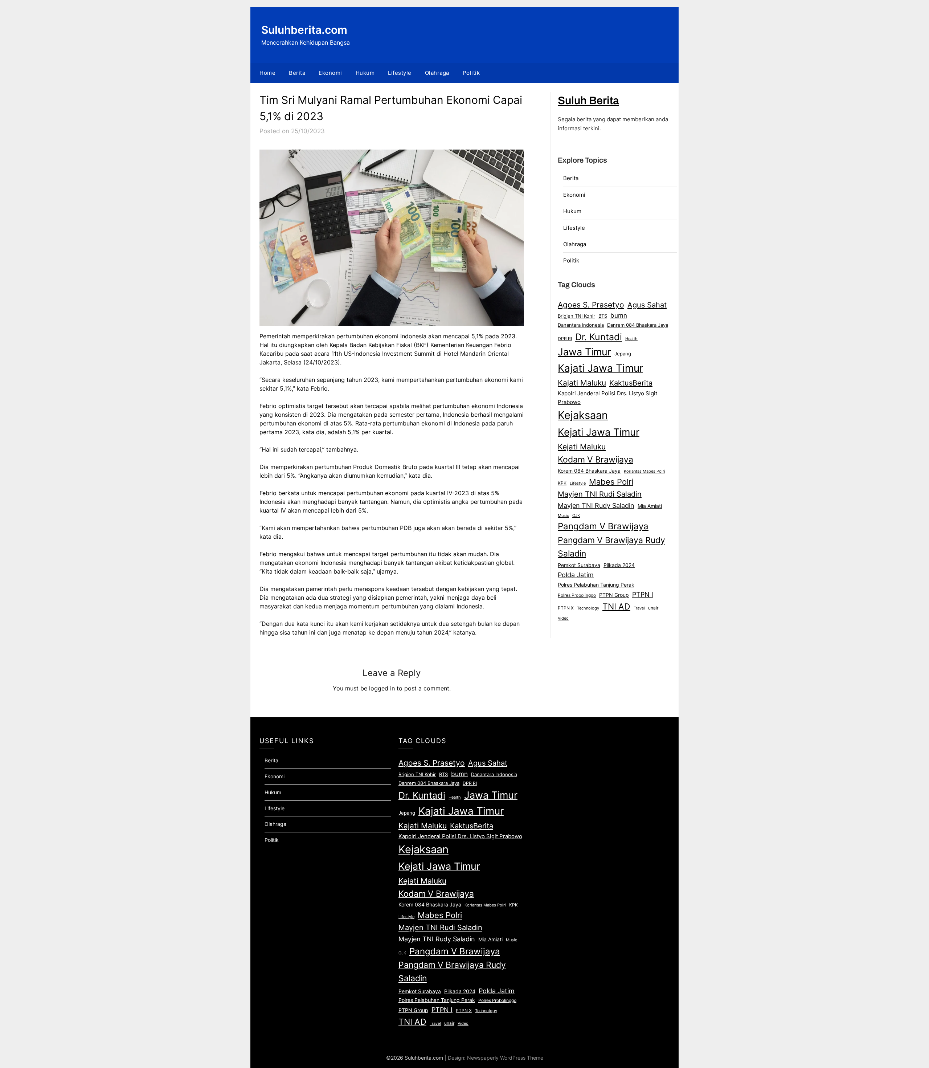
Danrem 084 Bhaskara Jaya (637, 325)
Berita (297, 72)
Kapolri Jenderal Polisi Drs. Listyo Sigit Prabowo (607, 397)
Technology (588, 608)
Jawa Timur (584, 352)
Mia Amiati (650, 506)
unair (653, 608)
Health (631, 338)
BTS (602, 316)
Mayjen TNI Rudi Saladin (600, 493)
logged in (382, 688)
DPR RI (565, 338)
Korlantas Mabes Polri (644, 471)
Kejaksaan (583, 415)
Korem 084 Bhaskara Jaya (589, 471)
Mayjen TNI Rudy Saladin (596, 505)
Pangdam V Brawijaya (603, 526)
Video (563, 618)
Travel (639, 608)
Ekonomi (330, 72)
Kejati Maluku (582, 446)
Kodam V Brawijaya (595, 459)
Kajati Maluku (582, 382)
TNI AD (616, 607)
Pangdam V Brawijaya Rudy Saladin (611, 547)
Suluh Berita (588, 100)
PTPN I (642, 594)
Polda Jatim (576, 575)
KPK (562, 483)
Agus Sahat (647, 304)
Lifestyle (400, 72)
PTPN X (566, 608)
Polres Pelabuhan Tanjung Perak (596, 585)
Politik (471, 72)
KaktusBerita (630, 383)
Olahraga (437, 72)
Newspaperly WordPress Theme (505, 1058)
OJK (576, 515)
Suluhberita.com (304, 29)
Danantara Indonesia (581, 325)
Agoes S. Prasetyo (591, 304)
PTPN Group (614, 595)
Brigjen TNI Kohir (576, 316)
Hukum (365, 72)
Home (267, 72)
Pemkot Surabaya (579, 565)
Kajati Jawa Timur (600, 368)
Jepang (622, 353)
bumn (618, 315)
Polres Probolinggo (577, 595)
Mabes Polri (611, 481)
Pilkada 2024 (619, 565)
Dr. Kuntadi (598, 336)
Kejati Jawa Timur (598, 432)
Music (563, 515)
